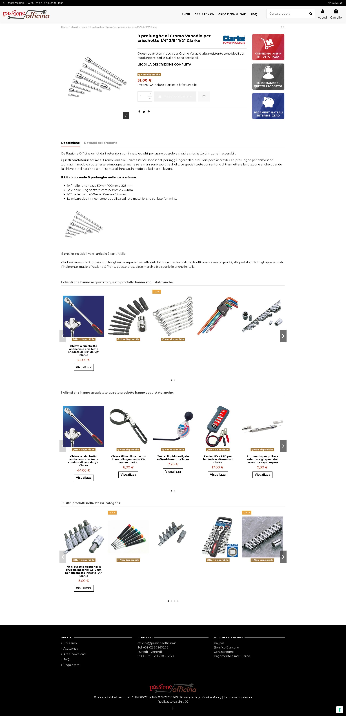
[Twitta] (144, 112)
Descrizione (70, 143)
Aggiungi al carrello (178, 96)
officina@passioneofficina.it (156, 643)
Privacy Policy (190, 697)
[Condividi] (139, 112)
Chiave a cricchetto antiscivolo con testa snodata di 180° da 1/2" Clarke (83, 350)
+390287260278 (15, 3)
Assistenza (70, 648)
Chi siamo (70, 643)
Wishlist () (337, 3)
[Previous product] (281, 27)
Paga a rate (71, 665)
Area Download (74, 654)
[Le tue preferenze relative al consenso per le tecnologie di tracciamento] (339, 709)
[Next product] (284, 27)
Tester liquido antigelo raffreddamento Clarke (173, 458)
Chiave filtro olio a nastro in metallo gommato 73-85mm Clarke (128, 459)
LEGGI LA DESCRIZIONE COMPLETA (164, 64)
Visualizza (84, 367)
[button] (185, 14)
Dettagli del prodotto (100, 143)
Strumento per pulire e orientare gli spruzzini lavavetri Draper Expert (262, 459)
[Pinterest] (149, 112)
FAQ (66, 659)
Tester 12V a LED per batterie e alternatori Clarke (217, 459)
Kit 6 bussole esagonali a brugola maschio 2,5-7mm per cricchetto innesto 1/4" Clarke (83, 571)
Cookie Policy (211, 697)
